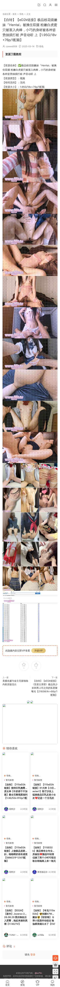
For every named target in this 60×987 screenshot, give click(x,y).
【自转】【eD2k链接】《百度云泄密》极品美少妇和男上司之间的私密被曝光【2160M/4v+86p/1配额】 (44, 687)
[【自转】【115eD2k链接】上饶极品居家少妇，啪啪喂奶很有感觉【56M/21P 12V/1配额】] (15, 825)
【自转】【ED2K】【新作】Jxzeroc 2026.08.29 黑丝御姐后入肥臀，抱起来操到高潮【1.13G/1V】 (16, 917)
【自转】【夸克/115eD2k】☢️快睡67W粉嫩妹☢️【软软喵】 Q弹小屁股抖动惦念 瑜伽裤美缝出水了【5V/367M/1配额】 (43, 917)
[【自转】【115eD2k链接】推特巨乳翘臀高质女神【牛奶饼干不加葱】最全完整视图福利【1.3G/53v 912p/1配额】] (15, 762)
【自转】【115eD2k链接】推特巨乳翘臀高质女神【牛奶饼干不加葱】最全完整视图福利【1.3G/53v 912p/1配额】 (16, 791)
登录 (32, 954)
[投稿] (39, 5)
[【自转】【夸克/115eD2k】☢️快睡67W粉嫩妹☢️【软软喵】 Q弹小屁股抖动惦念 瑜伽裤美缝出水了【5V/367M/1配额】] (44, 888)
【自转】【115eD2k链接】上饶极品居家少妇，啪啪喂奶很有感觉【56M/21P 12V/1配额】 (16, 854)
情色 (41, 46)
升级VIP (38, 650)
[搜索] (44, 5)
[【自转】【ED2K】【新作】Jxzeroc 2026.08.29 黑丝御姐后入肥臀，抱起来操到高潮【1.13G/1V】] (15, 888)
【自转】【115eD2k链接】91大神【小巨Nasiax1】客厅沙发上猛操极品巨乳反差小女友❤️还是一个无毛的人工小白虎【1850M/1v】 (44, 791)
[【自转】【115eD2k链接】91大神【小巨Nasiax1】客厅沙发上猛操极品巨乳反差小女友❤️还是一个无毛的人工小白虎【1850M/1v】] (44, 762)
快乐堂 (7, 5)
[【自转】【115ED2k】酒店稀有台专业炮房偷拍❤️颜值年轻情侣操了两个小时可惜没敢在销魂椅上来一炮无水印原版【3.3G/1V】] (44, 825)
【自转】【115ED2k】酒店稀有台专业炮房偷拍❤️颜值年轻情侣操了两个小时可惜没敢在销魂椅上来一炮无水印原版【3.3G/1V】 (44, 854)
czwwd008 (11, 46)
